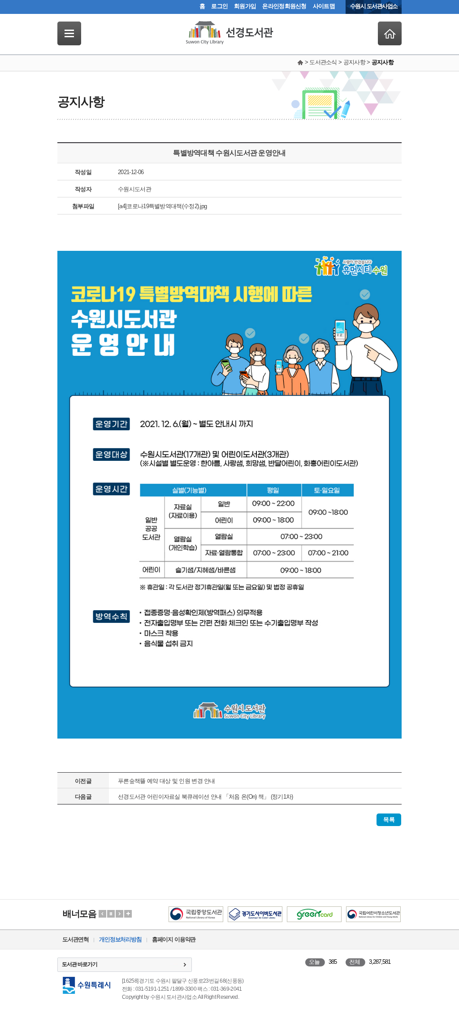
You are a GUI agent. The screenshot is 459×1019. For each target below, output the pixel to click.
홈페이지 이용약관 (173, 939)
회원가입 (245, 6)
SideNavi (69, 33)
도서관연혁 (75, 939)
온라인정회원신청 (284, 6)
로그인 (219, 6)
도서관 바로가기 (79, 964)
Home (390, 33)
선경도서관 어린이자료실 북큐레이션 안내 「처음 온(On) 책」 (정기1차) (205, 796)
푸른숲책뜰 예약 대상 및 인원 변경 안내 (166, 781)
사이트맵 (324, 6)
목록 (388, 819)
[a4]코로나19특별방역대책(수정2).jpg (162, 206)
